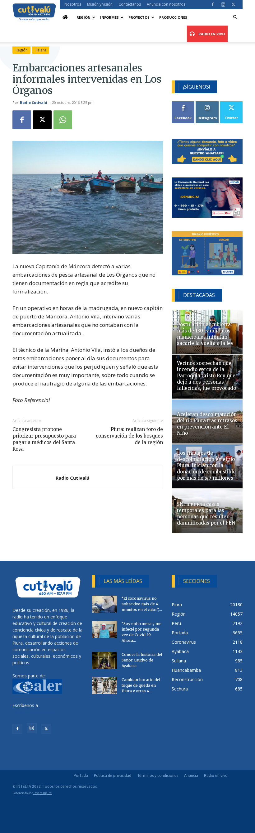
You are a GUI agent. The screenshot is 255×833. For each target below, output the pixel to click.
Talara (40, 50)
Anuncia (191, 775)
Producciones (173, 17)
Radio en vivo (216, 775)
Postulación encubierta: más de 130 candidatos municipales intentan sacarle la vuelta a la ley (205, 334)
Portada (81, 775)
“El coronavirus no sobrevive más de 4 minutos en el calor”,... (142, 604)
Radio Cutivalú (33, 102)
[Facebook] (212, 4)
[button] (235, 17)
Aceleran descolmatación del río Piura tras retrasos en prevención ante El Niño (207, 423)
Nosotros (72, 4)
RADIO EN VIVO (211, 33)
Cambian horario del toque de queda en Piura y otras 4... (141, 685)
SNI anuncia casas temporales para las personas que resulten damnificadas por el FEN (206, 513)
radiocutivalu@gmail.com (37, 712)
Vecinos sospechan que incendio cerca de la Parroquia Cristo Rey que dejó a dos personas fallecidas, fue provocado (206, 375)
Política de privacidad (112, 775)
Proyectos (139, 17)
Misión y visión (100, 4)
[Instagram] (223, 4)
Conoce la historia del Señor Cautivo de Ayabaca (142, 660)
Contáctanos (129, 4)
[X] (233, 4)
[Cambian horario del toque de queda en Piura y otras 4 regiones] (104, 685)
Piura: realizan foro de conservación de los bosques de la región (129, 435)
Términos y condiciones (157, 775)
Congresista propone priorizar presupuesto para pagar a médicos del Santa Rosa (44, 439)
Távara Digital (42, 793)
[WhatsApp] (62, 119)
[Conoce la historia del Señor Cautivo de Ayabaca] (104, 660)
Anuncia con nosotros (166, 4)
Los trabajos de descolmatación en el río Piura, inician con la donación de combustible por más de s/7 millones (206, 465)
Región (83, 17)
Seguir (207, 103)
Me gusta (183, 103)
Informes (109, 17)
